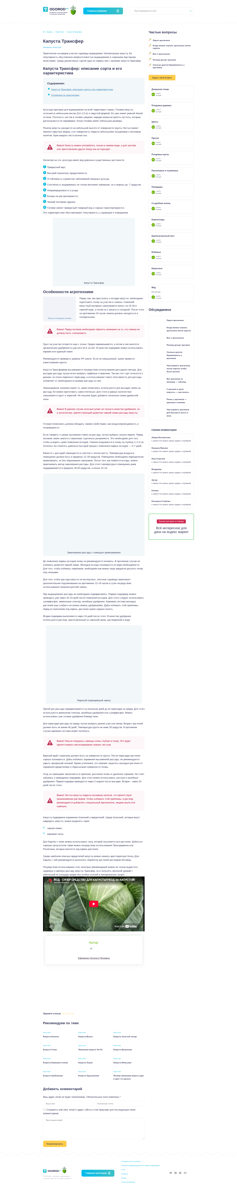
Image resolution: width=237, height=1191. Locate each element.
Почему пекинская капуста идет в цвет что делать (128, 1077)
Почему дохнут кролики (164, 60)
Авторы (123, 1178)
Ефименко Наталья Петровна (94, 958)
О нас (123, 1169)
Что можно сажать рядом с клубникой (175, 441)
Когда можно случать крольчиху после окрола (172, 46)
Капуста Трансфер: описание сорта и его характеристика (82, 89)
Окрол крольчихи (161, 40)
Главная (49, 32)
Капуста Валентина (122, 1049)
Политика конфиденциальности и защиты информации (140, 1165)
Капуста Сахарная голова (59, 318)
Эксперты (124, 1174)
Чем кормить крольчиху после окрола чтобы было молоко (178, 368)
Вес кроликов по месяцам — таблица (176, 380)
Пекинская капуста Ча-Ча (90, 1049)
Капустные (60, 32)
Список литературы (128, 1182)
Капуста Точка (50, 1049)
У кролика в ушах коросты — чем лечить (178, 390)
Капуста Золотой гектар (125, 1036)
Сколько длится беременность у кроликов (168, 66)
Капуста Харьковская (88, 1076)
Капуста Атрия (85, 1063)
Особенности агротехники (65, 95)
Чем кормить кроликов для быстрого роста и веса (178, 412)
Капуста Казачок (51, 1036)
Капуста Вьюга (85, 1036)
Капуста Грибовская (53, 1076)
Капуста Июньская (122, 1063)
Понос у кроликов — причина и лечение (177, 400)
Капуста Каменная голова (55, 1063)
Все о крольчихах (161, 54)
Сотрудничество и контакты (131, 1161)
